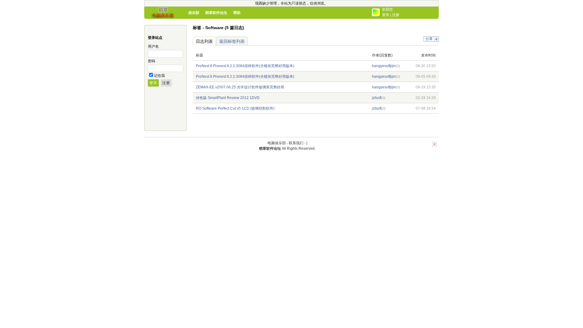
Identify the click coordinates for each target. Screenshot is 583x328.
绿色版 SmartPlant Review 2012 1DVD (228, 98)
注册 (395, 15)
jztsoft (376, 98)
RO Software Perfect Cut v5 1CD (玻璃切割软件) (235, 108)
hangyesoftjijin (384, 66)
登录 (385, 15)
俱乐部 (193, 13)
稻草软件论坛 (216, 13)
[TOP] (434, 147)
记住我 (159, 75)
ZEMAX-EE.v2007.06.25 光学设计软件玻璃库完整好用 (240, 87)
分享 (429, 39)
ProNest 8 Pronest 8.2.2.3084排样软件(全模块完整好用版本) (245, 66)
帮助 (236, 13)
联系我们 (296, 143)
